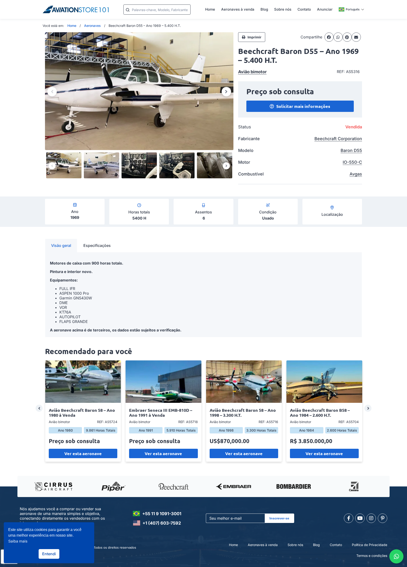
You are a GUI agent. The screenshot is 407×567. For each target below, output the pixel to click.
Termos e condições (371, 556)
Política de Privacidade (369, 545)
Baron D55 (351, 150)
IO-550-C (352, 162)
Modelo (245, 150)
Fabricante (249, 138)
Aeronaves (92, 26)
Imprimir (254, 37)
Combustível (251, 173)
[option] (139, 91)
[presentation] (39, 408)
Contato (304, 9)
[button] (329, 37)
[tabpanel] (203, 294)
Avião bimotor (252, 71)
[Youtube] (360, 518)
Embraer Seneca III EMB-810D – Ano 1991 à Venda (160, 412)
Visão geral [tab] (61, 245)
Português (352, 9)
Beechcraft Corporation (338, 138)
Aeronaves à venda (237, 9)
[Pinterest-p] (382, 518)
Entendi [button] (49, 553)
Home (210, 9)
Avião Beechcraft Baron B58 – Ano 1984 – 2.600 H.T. (320, 412)
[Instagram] (371, 518)
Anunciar (325, 9)
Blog (264, 9)
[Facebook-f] (348, 518)
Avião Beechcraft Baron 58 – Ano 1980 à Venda (82, 412)
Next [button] (226, 91)
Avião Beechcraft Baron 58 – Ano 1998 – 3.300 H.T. (243, 412)
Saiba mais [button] (18, 541)
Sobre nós (282, 9)
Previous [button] (52, 91)
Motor (244, 162)
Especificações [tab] (97, 245)
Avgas (356, 173)
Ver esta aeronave (83, 453)
